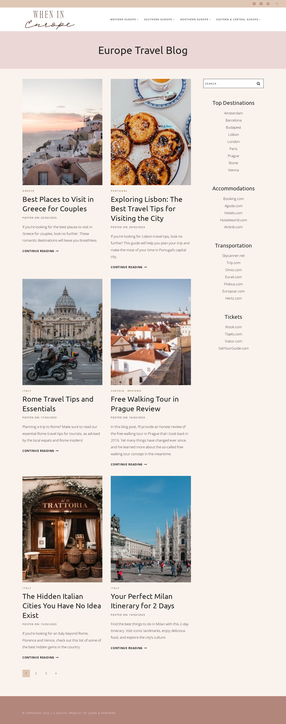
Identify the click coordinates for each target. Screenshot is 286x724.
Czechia (117, 390)
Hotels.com (233, 212)
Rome (233, 162)
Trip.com (234, 262)
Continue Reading (40, 251)
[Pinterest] (268, 4)
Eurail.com (233, 276)
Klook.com (233, 326)
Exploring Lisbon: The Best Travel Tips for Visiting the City (147, 208)
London (233, 141)
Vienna (233, 170)
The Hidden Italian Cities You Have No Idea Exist (61, 605)
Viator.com (233, 341)
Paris (233, 148)
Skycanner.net (233, 255)
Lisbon (233, 134)
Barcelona (233, 120)
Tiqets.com (233, 334)
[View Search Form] (277, 4)
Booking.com (233, 198)
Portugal (119, 190)
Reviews (134, 390)
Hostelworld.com (233, 220)
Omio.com (233, 269)
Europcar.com (233, 291)
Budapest (233, 127)
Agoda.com (233, 205)
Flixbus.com (233, 284)
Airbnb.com (233, 226)
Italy (26, 390)
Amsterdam (233, 113)
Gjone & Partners (102, 713)
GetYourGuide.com (233, 348)
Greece (28, 190)
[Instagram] (261, 4)
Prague (233, 155)
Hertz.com (233, 298)
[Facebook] (254, 4)
